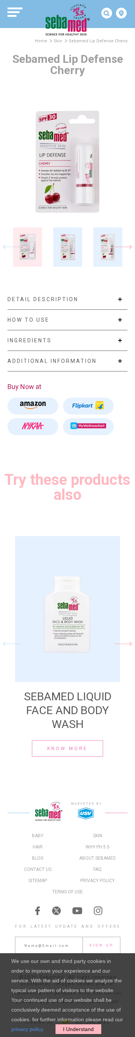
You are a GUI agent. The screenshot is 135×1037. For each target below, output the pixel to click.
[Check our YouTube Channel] (77, 910)
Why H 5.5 (98, 847)
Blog (38, 858)
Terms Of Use (67, 891)
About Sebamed (97, 858)
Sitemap (37, 880)
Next (123, 247)
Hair (38, 847)
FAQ (97, 869)
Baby (38, 835)
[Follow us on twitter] (57, 910)
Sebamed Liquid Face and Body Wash (67, 710)
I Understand (78, 1029)
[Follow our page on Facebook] (37, 910)
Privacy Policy (97, 880)
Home (41, 41)
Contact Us (37, 869)
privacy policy (27, 1029)
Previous (12, 247)
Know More (67, 748)
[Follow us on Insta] (97, 910)
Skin (58, 41)
